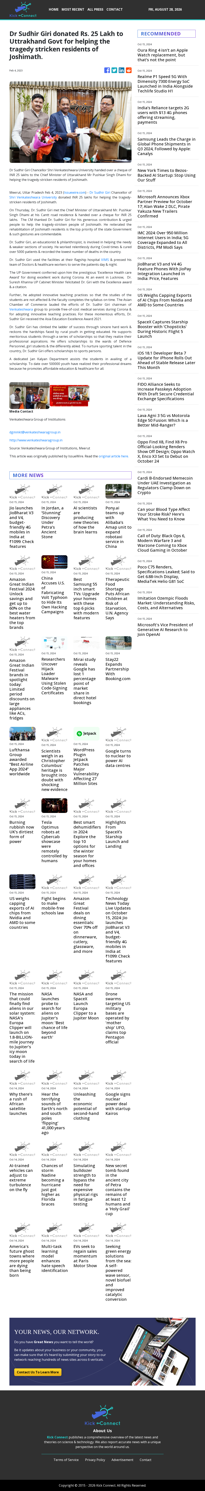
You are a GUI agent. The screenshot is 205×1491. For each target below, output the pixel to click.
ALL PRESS (95, 9)
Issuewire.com (74, 192)
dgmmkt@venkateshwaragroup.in (34, 432)
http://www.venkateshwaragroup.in (35, 440)
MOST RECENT (73, 9)
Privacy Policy (95, 1460)
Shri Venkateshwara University (33, 197)
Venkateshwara (21, 309)
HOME (53, 9)
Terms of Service (66, 1460)
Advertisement (122, 1460)
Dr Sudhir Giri (99, 192)
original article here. (114, 456)
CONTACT (115, 9)
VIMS (105, 260)
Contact (145, 1460)
